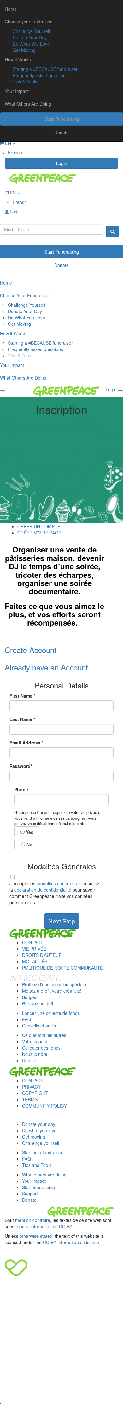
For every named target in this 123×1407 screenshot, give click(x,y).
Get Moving (24, 50)
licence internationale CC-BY (43, 1226)
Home (11, 9)
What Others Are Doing (28, 104)
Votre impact (34, 1041)
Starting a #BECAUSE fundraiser (45, 69)
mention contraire (32, 1220)
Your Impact (17, 91)
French (15, 152)
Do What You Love (31, 43)
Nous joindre (34, 1054)
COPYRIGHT (35, 1093)
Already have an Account (46, 667)
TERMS (30, 1099)
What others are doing (44, 1174)
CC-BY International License (71, 1242)
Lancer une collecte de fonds (51, 1013)
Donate (61, 132)
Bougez (29, 997)
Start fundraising (38, 1187)
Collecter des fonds (41, 1048)
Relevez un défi (37, 1003)
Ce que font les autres (44, 1035)
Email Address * (26, 742)
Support (30, 1193)
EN (13, 192)
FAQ (26, 1019)
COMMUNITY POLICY (44, 1105)
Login (61, 163)
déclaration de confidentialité (42, 889)
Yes (29, 832)
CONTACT (32, 942)
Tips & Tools (25, 81)
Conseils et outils (39, 1025)
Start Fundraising (61, 119)
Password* (20, 766)
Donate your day (38, 1124)
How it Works (18, 59)
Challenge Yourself (31, 31)
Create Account (30, 649)
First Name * (22, 696)
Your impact (34, 1181)
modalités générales (57, 883)
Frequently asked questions (40, 75)
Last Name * (22, 719)
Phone (21, 789)
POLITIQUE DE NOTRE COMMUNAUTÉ (62, 968)
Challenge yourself (40, 1143)
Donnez (30, 1060)
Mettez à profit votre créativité (51, 991)
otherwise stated (36, 1236)
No (28, 844)
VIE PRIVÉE (34, 949)
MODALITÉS (34, 961)
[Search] (112, 231)
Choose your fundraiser (28, 21)
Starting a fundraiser (42, 1152)
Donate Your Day (30, 37)
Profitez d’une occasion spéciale (54, 984)
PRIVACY (31, 1086)
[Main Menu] (2, 391)
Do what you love (39, 1130)
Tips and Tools (36, 1165)
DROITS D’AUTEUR (42, 955)
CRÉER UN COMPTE (38, 526)
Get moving (33, 1136)
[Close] (120, 391)
